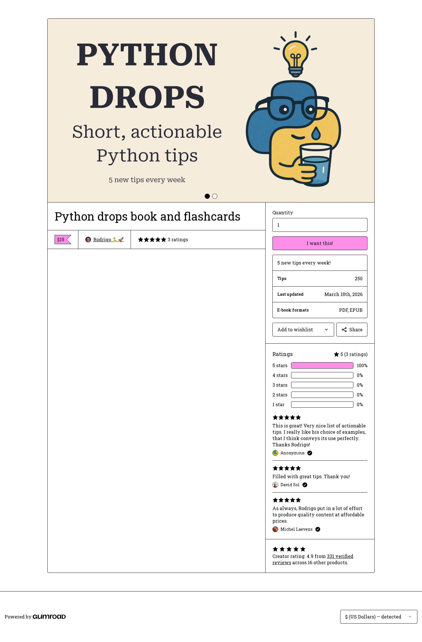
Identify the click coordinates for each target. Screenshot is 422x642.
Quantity (282, 212)
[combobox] (303, 329)
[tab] (207, 196)
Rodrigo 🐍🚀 (108, 239)
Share (356, 329)
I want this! (320, 243)
